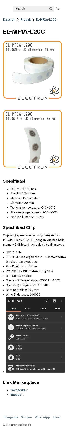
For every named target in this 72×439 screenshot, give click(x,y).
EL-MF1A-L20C (46, 19)
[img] (51, 8)
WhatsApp (42, 417)
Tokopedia (17, 390)
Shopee (15, 394)
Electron (9, 19)
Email (57, 417)
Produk (25, 19)
